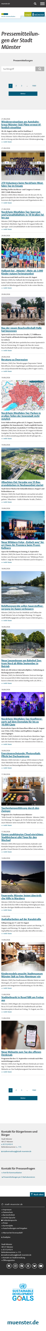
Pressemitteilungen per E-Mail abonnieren (19, 1177)
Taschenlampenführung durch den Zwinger (20, 809)
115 (19, 1147)
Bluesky (34, 1265)
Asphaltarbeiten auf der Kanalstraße (21, 919)
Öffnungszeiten (9, 1260)
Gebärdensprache (10, 1220)
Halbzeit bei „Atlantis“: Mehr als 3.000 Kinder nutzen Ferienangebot (22, 272)
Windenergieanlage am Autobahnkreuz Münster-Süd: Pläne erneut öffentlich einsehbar (21, 124)
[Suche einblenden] (35, 3)
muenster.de (5, 4)
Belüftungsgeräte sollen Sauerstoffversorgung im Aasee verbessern (22, 607)
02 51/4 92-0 (8, 1144)
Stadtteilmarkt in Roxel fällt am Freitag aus (22, 999)
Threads (28, 1265)
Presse (5, 1223)
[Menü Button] (42, 3)
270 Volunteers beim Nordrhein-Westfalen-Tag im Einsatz (22, 184)
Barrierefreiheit (9, 1215)
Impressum (7, 1210)
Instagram (15, 1265)
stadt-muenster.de (14, 1204)
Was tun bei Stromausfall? (13, 1233)
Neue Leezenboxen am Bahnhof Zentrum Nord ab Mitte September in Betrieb (21, 663)
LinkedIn (9, 1265)
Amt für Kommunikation (12, 1173)
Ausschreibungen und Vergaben (15, 1228)
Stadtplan (6, 1237)
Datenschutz (8, 1212)
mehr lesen (7, 142)
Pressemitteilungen (23, 60)
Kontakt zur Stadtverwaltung (14, 1258)
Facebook (21, 1265)
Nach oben (39, 1194)
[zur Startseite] (34, 14)
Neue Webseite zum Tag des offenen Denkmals (21, 1053)
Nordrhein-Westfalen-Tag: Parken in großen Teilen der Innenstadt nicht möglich (21, 416)
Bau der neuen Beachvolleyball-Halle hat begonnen (21, 329)
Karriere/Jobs (8, 1226)
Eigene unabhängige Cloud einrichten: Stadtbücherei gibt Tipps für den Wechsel (22, 837)
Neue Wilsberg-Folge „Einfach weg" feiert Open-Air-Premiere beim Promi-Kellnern (22, 545)
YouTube (40, 1265)
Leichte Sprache (9, 1218)
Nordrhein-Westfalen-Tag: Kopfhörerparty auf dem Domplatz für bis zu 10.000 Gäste (22, 721)
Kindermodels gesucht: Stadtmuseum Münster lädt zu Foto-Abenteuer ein (22, 975)
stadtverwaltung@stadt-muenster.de (17, 1151)
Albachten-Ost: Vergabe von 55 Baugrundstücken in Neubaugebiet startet (22, 483)
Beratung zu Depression (14, 359)
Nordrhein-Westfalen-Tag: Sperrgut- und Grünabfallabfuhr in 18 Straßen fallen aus (22, 214)
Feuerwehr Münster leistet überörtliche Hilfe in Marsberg (21, 897)
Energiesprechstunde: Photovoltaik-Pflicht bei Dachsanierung (21, 755)
